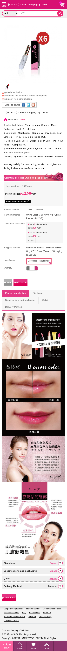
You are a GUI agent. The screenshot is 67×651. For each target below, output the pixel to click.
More (32, 241)
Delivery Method (13, 307)
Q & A (45, 300)
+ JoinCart (7, 646)
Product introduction (15, 293)
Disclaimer (38, 293)
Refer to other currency (17, 201)
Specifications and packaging (20, 300)
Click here (24, 630)
